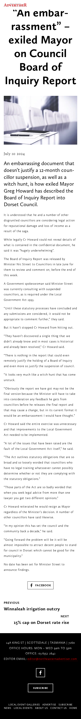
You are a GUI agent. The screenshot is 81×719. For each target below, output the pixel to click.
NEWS (7, 708)
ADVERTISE (49, 704)
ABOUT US (41, 708)
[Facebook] (40, 672)
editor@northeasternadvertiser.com (53, 659)
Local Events (23, 708)
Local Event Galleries (24, 704)
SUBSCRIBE (40, 687)
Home (73, 708)
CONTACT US (58, 708)
